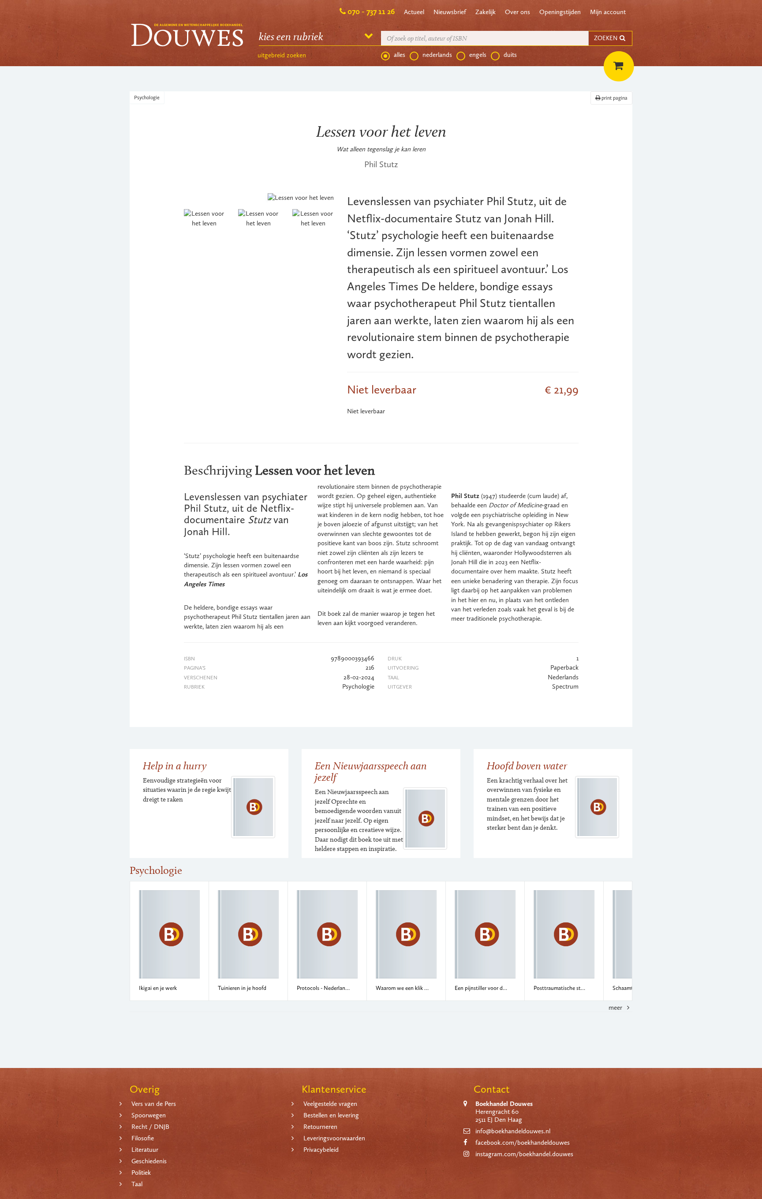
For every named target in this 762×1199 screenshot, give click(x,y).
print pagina (614, 98)
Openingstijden (560, 12)
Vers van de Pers (153, 1104)
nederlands (437, 55)
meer (616, 1008)
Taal (136, 1184)
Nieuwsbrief (449, 12)
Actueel (414, 12)
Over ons (517, 12)
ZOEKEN (606, 38)
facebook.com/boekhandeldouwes (522, 1143)
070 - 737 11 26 (371, 11)
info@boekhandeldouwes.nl (512, 1131)
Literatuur (144, 1150)
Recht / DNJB (150, 1127)
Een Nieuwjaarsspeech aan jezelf (371, 771)
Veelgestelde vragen (330, 1104)
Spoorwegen (148, 1115)
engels (477, 55)
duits (510, 55)
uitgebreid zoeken (282, 55)
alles (399, 55)
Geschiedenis (149, 1161)
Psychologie (147, 97)
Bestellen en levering (331, 1115)
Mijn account (608, 12)
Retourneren (320, 1127)
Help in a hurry (174, 765)
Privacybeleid (321, 1150)
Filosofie (142, 1138)
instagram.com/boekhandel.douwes (524, 1154)
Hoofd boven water (527, 765)
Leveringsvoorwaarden (334, 1138)
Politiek (141, 1173)
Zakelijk (485, 12)
